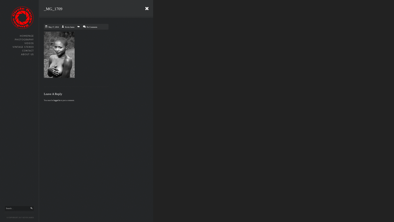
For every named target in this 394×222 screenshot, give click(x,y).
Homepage (27, 36)
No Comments (92, 27)
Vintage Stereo (23, 47)
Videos (29, 43)
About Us (27, 54)
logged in (57, 100)
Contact (28, 51)
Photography (24, 40)
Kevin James (69, 27)
